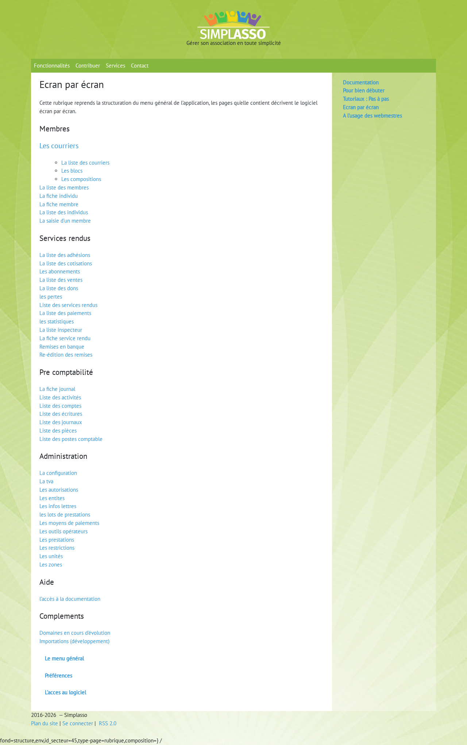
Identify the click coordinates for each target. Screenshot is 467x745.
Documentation (361, 82)
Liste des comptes (60, 405)
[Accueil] (233, 24)
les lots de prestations (64, 514)
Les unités (51, 556)
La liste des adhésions (64, 254)
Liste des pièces (58, 430)
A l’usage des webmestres (372, 115)
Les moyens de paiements (69, 522)
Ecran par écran (361, 107)
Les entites (52, 498)
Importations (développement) (74, 641)
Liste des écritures (60, 413)
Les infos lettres (57, 506)
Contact (139, 65)
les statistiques (56, 321)
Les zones (50, 564)
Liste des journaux (60, 422)
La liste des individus (63, 212)
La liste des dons (58, 288)
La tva (46, 481)
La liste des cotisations (65, 263)
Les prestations (56, 539)
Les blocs (71, 170)
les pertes (50, 296)
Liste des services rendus (68, 305)
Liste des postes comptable (71, 438)
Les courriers (58, 145)
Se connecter (77, 723)
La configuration (58, 472)
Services (115, 65)
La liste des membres (64, 187)
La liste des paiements (65, 313)
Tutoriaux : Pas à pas (366, 98)
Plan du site (44, 723)
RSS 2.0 (106, 723)
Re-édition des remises (65, 354)
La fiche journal (57, 388)
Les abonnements (59, 271)
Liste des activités (60, 397)
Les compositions (81, 179)
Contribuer (88, 65)
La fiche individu (58, 195)
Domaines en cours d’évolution (74, 632)
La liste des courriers (85, 162)
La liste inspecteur (60, 329)
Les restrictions (56, 547)
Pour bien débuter (364, 90)
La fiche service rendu (64, 338)
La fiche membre (58, 204)
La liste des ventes (60, 279)
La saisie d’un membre (65, 220)
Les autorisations (58, 489)
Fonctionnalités (52, 65)
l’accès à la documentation (69, 598)
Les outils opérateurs (63, 531)
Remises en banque (61, 346)
